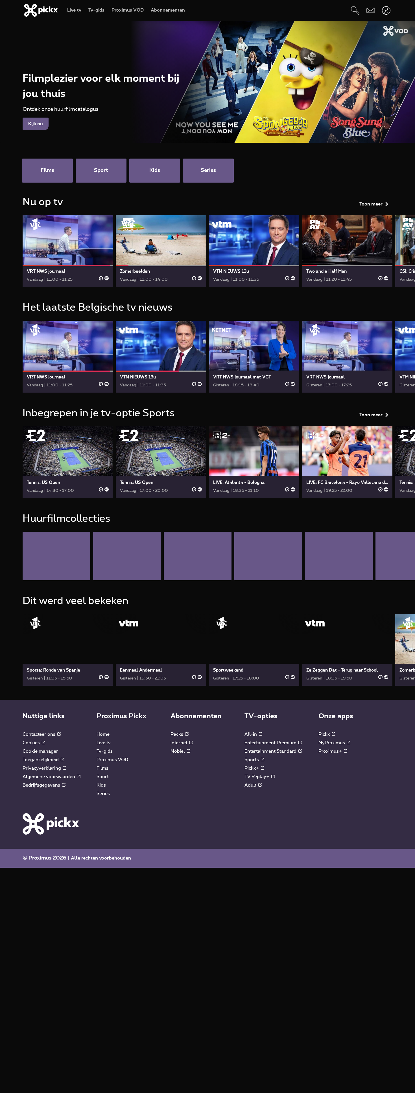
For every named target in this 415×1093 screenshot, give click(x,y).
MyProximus (332, 743)
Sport (103, 776)
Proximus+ (330, 751)
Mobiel (178, 751)
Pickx (324, 734)
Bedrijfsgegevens (42, 785)
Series (103, 793)
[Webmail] (370, 10)
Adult (250, 785)
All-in (251, 734)
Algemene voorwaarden (49, 776)
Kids (101, 785)
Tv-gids (105, 751)
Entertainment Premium (271, 743)
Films (102, 768)
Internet (180, 743)
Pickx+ (252, 768)
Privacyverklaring (42, 768)
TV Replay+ (257, 776)
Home (103, 734)
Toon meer (371, 204)
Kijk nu (35, 124)
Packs (177, 734)
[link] (68, 251)
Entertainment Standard (271, 751)
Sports (252, 759)
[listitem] (56, 556)
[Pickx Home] (51, 823)
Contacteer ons (39, 734)
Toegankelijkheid (41, 759)
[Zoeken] (355, 10)
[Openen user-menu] (386, 10)
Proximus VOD (112, 759)
